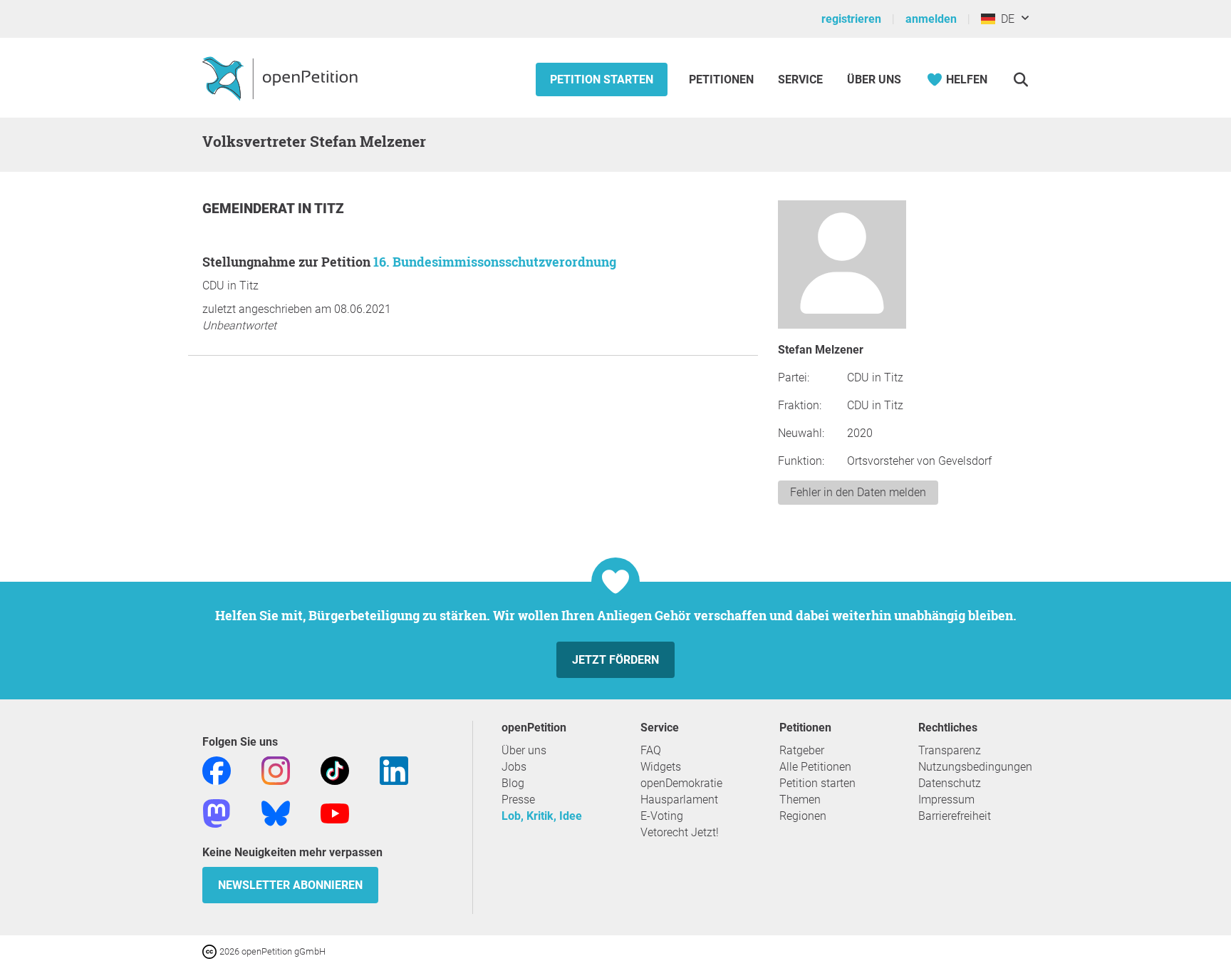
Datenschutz (949, 783)
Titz (329, 208)
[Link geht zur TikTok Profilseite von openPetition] (335, 769)
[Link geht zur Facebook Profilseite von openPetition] (216, 769)
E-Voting (661, 816)
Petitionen (723, 79)
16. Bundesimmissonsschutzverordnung (494, 261)
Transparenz (949, 750)
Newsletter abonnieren (290, 885)
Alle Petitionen (815, 767)
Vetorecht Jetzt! (679, 832)
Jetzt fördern (615, 660)
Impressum (946, 799)
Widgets (660, 767)
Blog (513, 783)
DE (1004, 19)
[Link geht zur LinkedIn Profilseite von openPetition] (394, 769)
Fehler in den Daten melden (858, 492)
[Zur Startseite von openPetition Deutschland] (281, 77)
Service (800, 79)
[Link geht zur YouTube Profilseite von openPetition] (335, 812)
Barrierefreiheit (954, 816)
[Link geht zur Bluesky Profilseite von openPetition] (275, 812)
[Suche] (1020, 79)
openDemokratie (681, 783)
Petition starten (601, 79)
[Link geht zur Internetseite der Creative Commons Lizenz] (210, 950)
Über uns (524, 750)
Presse (518, 799)
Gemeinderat (250, 208)
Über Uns (874, 79)
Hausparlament (679, 799)
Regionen (802, 816)
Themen (800, 799)
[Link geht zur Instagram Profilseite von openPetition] (275, 769)
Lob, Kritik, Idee (542, 816)
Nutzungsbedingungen (975, 767)
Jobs (514, 767)
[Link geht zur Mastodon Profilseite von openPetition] (216, 812)
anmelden (931, 19)
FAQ (650, 750)
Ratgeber (801, 750)
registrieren (851, 19)
